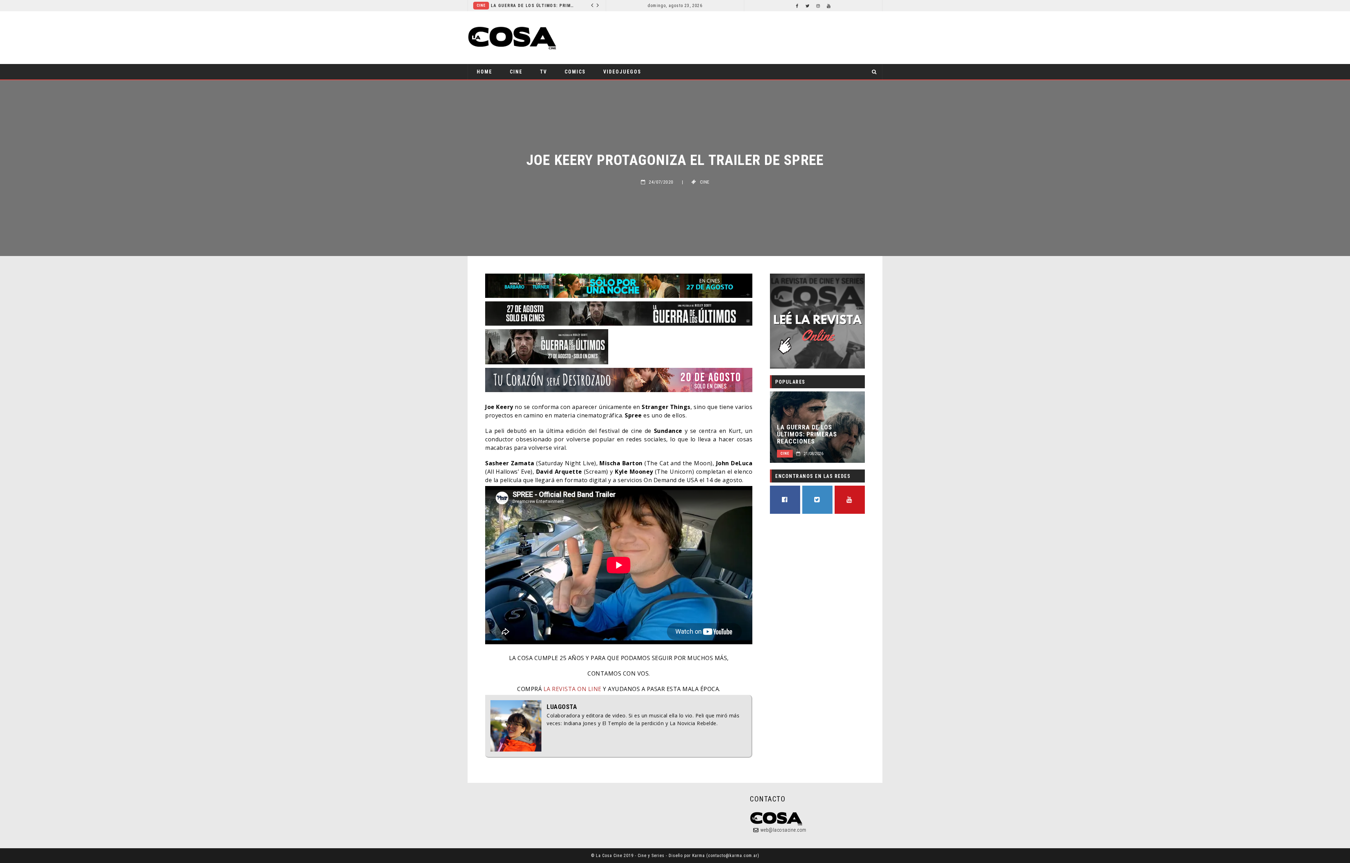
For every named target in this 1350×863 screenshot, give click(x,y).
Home (484, 72)
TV (543, 72)
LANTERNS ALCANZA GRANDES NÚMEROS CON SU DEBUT (565, 5)
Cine (516, 72)
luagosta (562, 707)
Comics (510, 5)
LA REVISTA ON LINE (572, 689)
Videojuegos (622, 72)
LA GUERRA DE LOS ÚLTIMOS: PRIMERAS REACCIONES (807, 434)
